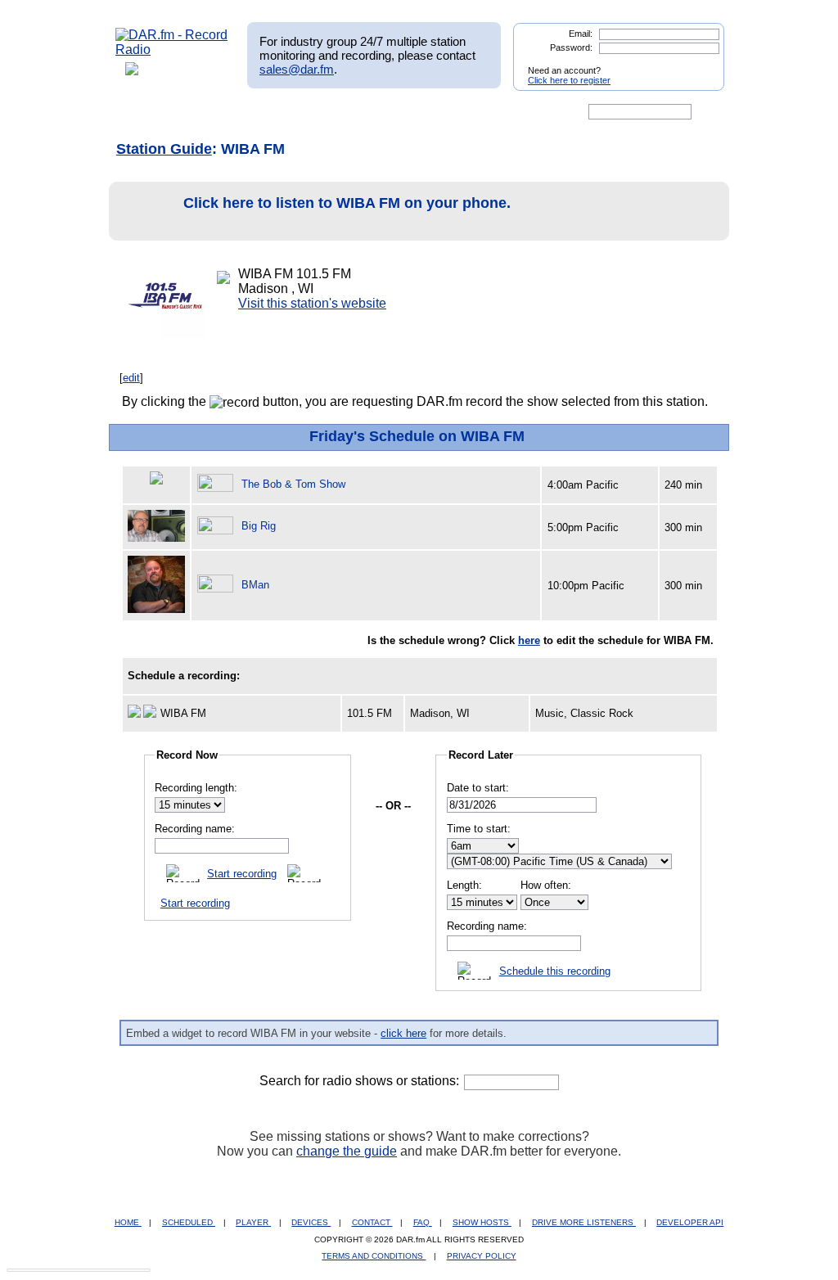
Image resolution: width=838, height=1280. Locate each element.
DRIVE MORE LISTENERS (584, 1222)
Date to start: (478, 788)
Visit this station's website (312, 303)
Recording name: (195, 829)
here (529, 640)
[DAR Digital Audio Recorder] (143, 112)
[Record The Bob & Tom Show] (217, 484)
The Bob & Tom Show (293, 484)
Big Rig (258, 526)
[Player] (303, 112)
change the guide (346, 1151)
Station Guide (164, 149)
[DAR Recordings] (224, 112)
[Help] (370, 112)
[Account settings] (498, 112)
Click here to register (569, 80)
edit (131, 378)
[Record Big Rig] (217, 526)
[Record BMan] (217, 585)
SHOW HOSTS (482, 1222)
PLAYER (253, 1222)
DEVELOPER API (689, 1222)
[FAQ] (433, 112)
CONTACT (372, 1222)
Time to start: (479, 829)
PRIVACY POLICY (481, 1255)
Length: (464, 885)
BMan (255, 585)
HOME (128, 1222)
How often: (545, 885)
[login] (698, 63)
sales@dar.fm (296, 69)
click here (403, 1033)
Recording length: (196, 788)
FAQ (422, 1222)
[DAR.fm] (172, 49)
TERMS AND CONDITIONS (374, 1255)
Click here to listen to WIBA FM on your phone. (347, 203)
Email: (580, 33)
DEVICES (311, 1222)
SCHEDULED (188, 1222)
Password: (571, 47)
